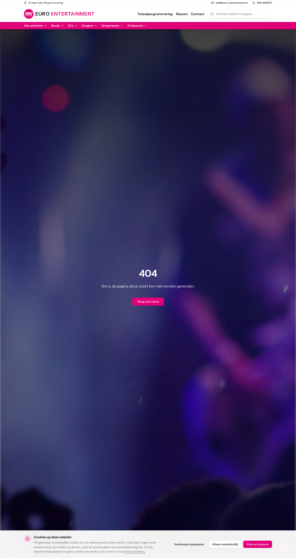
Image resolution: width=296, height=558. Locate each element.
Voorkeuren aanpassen (189, 544)
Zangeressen (110, 25)
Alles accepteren (257, 544)
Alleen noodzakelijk (225, 544)
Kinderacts (135, 25)
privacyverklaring (134, 551)
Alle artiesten (33, 25)
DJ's (70, 25)
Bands (55, 25)
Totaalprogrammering (155, 14)
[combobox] (240, 14)
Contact (197, 14)
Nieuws (182, 14)
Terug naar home (148, 301)
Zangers (87, 25)
